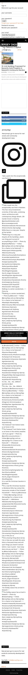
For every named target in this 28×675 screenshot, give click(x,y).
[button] (14, 333)
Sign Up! (14, 341)
